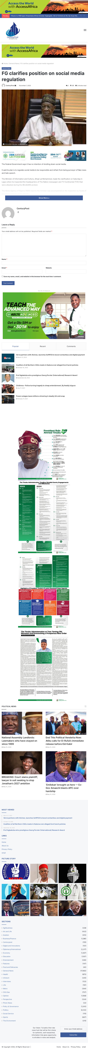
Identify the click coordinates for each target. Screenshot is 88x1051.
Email (4, 268)
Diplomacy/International (12, 949)
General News (14, 63)
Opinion (6, 996)
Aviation (6, 935)
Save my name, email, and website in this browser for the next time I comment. (32, 276)
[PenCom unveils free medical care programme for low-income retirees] (72, 873)
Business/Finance (9, 939)
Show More (43, 198)
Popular (15, 346)
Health (5, 974)
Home (5, 63)
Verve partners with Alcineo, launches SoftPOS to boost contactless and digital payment (50, 355)
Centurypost (7, 942)
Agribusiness (7, 928)
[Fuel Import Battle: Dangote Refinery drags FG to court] (15, 908)
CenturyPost (10, 85)
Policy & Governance (11, 1006)
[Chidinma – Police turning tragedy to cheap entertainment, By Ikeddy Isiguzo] (8, 388)
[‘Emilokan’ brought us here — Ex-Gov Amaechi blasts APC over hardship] (66, 766)
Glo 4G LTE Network (44, 291)
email (4, 853)
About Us (5, 846)
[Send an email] (15, 85)
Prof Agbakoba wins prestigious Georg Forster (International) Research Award (46, 375)
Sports (5, 1017)
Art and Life (7, 931)
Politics (5, 1010)
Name (4, 259)
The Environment (9, 1021)
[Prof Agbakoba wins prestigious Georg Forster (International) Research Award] (8, 378)
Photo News (7, 1003)
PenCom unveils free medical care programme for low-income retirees (36, 16)
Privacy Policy (7, 849)
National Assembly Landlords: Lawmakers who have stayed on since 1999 (19, 740)
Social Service (8, 1013)
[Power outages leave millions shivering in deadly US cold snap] (8, 399)
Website (49, 268)
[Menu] (85, 30)
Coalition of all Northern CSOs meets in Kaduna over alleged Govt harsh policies (47, 365)
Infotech (6, 978)
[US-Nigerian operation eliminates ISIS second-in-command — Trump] (72, 908)
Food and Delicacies (10, 967)
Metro (5, 989)
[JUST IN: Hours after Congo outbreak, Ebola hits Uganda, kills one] (44, 892)
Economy (6, 953)
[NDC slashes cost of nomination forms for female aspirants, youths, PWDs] (15, 871)
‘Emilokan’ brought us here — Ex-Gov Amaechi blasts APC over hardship (64, 788)
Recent (43, 346)
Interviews (7, 981)
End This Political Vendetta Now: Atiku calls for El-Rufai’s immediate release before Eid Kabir (65, 740)
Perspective (7, 999)
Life (4, 985)
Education (6, 956)
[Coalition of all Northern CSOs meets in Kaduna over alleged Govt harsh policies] (8, 368)
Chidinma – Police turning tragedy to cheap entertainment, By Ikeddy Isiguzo (46, 385)
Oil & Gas (6, 992)
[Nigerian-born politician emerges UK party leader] (15, 892)
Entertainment (8, 960)
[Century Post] (12, 30)
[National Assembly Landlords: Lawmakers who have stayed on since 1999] (22, 723)
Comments (71, 346)
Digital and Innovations (11, 946)
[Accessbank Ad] (44, 51)
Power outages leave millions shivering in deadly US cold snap (40, 396)
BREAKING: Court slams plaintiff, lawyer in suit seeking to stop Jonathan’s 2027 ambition (20, 780)
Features (6, 964)
